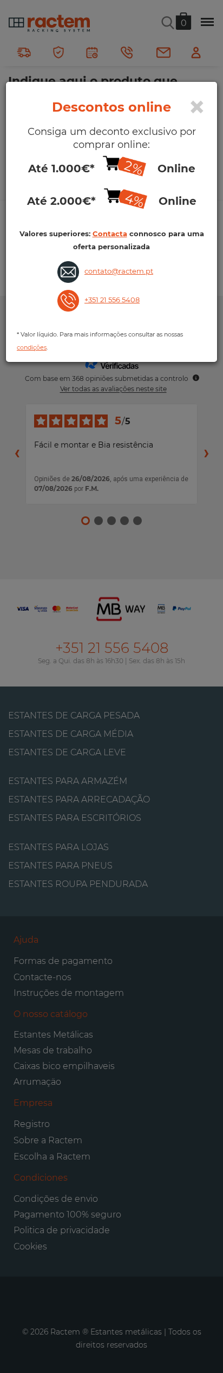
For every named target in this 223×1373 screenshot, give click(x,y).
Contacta (110, 233)
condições (32, 347)
